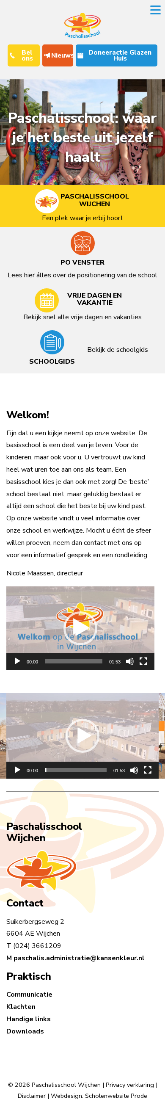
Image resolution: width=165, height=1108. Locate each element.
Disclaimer (32, 1095)
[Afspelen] (17, 661)
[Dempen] (130, 661)
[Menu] (155, 9)
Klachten (21, 1006)
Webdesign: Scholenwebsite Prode (99, 1095)
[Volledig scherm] (143, 661)
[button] (80, 628)
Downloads (25, 1031)
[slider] (73, 661)
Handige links (28, 1019)
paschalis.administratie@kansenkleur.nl (79, 958)
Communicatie (29, 994)
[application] (80, 628)
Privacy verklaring (130, 1084)
